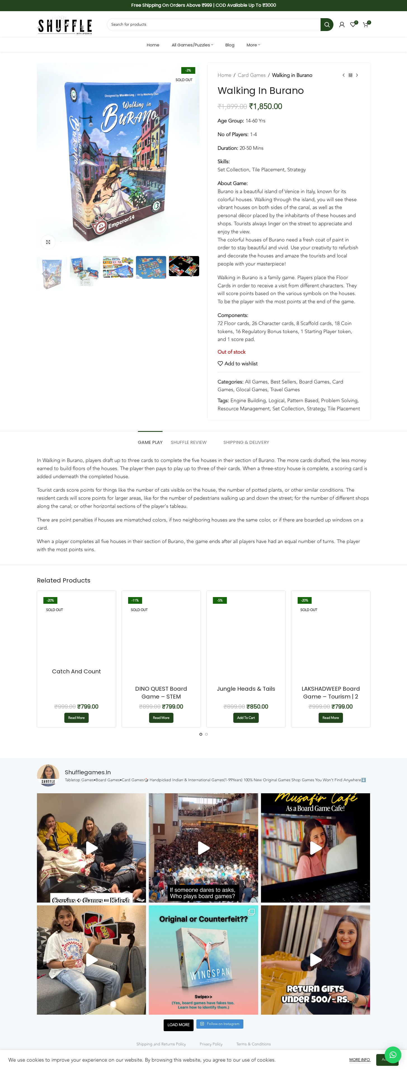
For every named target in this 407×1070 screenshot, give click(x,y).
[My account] (341, 24)
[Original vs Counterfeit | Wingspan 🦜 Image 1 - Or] (203, 960)
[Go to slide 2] (206, 734)
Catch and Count (76, 671)
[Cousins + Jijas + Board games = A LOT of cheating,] (91, 848)
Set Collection (288, 409)
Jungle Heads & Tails (246, 689)
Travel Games (285, 390)
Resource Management (244, 409)
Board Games (314, 382)
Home (224, 75)
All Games (256, 382)
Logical (276, 400)
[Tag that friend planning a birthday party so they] (315, 960)
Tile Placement (344, 409)
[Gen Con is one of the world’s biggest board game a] (203, 848)
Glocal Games (251, 390)
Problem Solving (339, 400)
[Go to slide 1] (200, 734)
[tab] (150, 439)
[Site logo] (65, 24)
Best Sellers (283, 382)
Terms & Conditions (253, 1044)
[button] (44, 274)
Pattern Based (302, 400)
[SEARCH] (327, 24)
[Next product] (357, 75)
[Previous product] (343, 75)
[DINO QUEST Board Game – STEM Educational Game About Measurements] (161, 639)
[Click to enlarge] (48, 242)
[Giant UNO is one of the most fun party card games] (91, 960)
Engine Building (248, 400)
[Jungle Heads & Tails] (246, 639)
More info (360, 1060)
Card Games (252, 75)
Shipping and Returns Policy (161, 1044)
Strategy (316, 409)
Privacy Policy (211, 1044)
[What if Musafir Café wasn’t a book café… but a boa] (315, 848)
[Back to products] (350, 75)
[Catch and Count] (76, 630)
